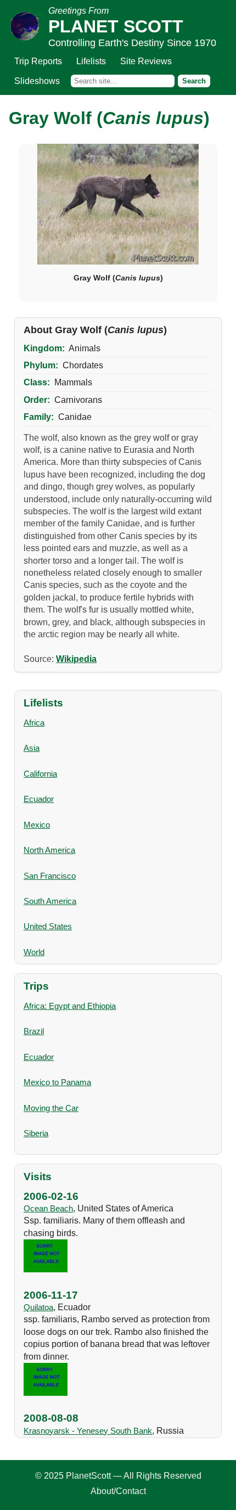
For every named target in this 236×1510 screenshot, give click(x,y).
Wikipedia (76, 659)
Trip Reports (38, 61)
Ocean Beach (48, 1208)
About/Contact (118, 1491)
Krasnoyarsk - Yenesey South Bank (88, 1430)
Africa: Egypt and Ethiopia (70, 1006)
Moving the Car (51, 1108)
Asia (32, 748)
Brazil (34, 1031)
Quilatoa (38, 1307)
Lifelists (91, 61)
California (40, 773)
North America (49, 850)
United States (48, 926)
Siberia (36, 1133)
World (34, 952)
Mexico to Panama (57, 1082)
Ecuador (39, 799)
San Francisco (50, 875)
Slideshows (37, 81)
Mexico (37, 824)
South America (50, 901)
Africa (34, 722)
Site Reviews (146, 61)
